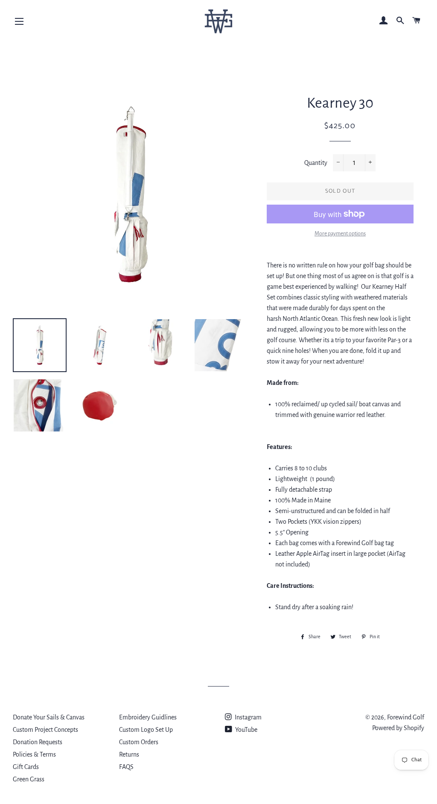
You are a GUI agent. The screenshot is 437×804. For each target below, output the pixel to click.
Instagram (247, 717)
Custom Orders (138, 742)
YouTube (245, 729)
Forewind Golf (405, 717)
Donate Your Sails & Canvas (48, 717)
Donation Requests (37, 742)
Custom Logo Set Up (146, 729)
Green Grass (28, 779)
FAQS (126, 766)
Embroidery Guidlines (148, 717)
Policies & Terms (34, 754)
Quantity (315, 162)
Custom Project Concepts (45, 729)
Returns (129, 754)
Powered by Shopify (398, 728)
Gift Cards (26, 766)
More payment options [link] (340, 234)
